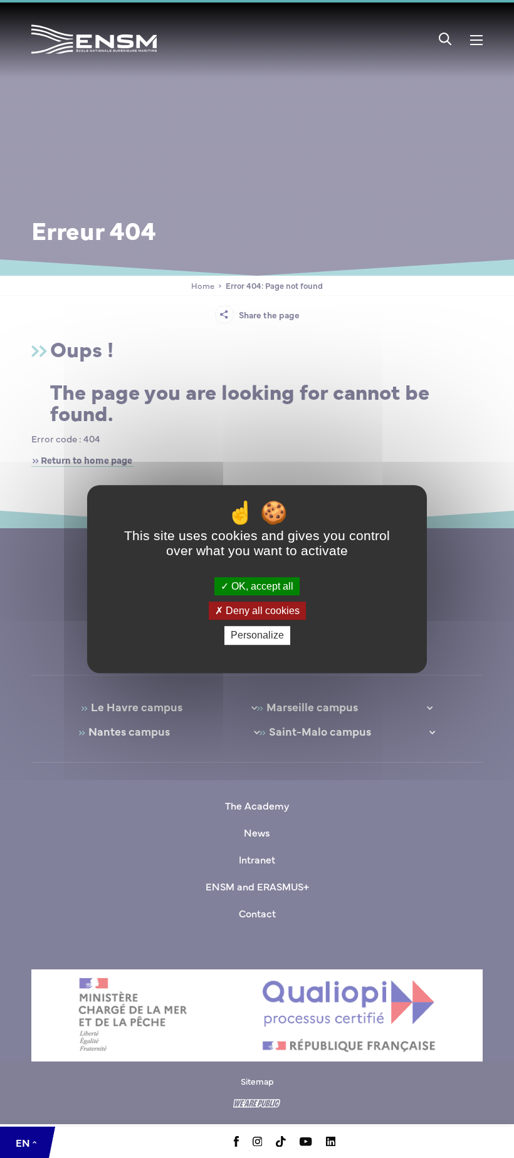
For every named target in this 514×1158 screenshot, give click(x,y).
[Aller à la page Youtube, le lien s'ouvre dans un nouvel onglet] (306, 1142)
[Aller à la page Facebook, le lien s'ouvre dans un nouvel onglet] (236, 1143)
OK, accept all (261, 586)
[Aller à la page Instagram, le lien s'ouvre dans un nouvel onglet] (258, 1142)
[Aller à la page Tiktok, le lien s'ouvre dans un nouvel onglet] (281, 1143)
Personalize (257, 635)
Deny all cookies (261, 610)
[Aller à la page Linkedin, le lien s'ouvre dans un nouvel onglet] (331, 1142)
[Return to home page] (94, 56)
